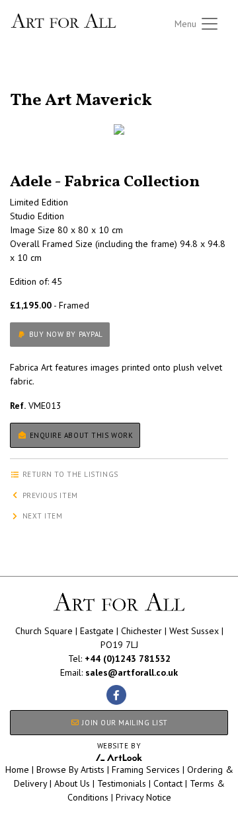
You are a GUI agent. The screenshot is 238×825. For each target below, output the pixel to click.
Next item (41, 515)
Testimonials (121, 783)
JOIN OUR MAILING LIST (124, 722)
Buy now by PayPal (64, 334)
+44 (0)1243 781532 (128, 658)
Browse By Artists (70, 769)
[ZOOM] (119, 129)
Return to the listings (58, 84)
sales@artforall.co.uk (131, 672)
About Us (72, 783)
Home (17, 769)
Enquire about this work (80, 435)
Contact (167, 783)
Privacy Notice (143, 797)
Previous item (49, 495)
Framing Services (146, 769)
